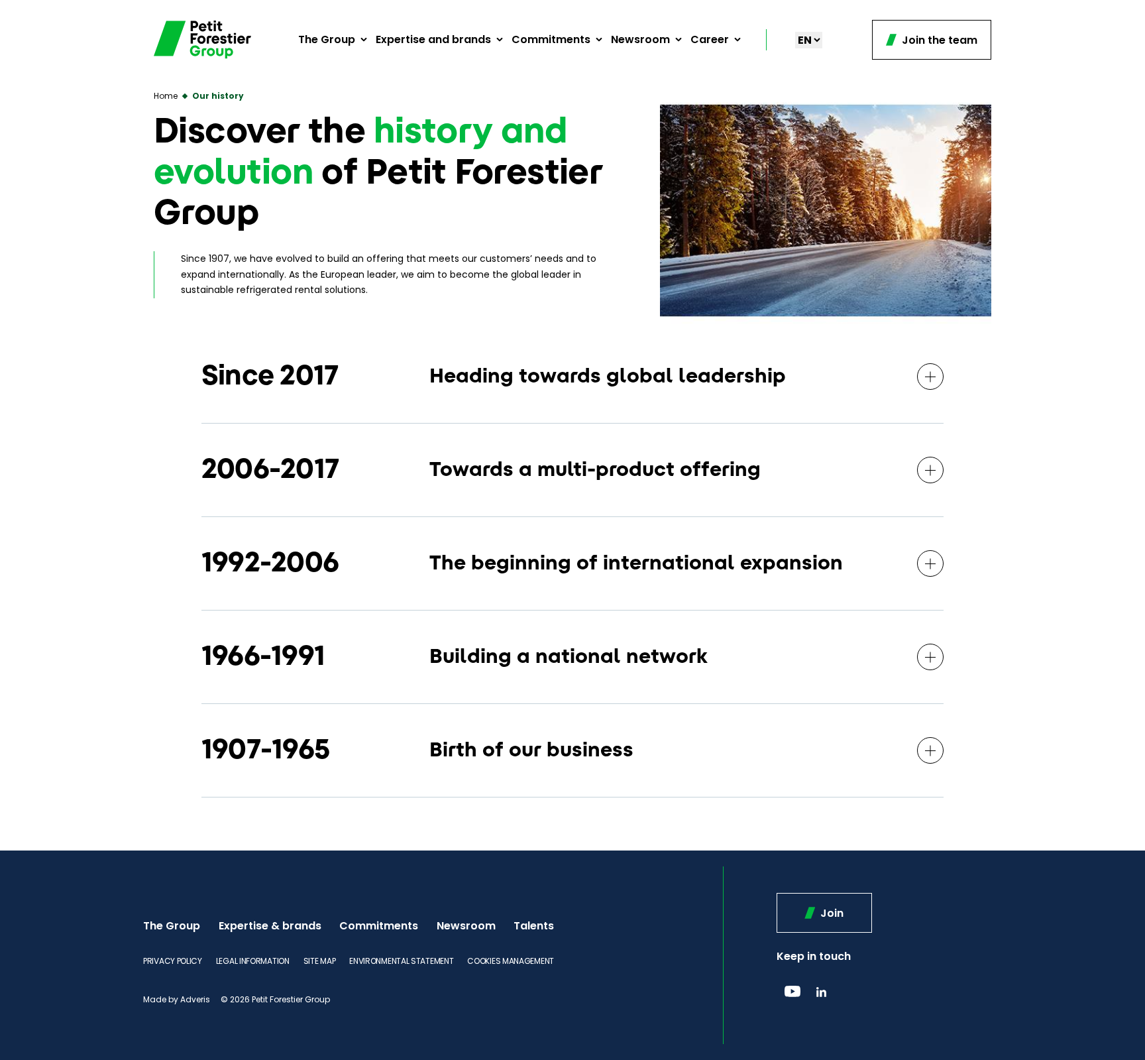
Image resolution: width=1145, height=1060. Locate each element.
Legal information (253, 961)
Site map (319, 961)
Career (709, 39)
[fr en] (808, 40)
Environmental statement (401, 961)
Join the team (938, 40)
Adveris (195, 999)
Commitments (551, 39)
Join (831, 913)
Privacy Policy (172, 961)
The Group (326, 39)
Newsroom (640, 39)
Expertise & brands (270, 925)
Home (166, 95)
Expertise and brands (433, 39)
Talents (534, 925)
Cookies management (510, 961)
